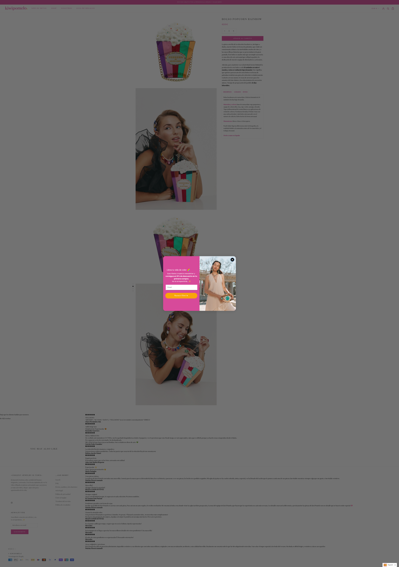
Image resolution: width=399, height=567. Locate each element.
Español (390, 565)
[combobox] (389, 565)
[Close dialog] (232, 259)
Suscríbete (181, 295)
